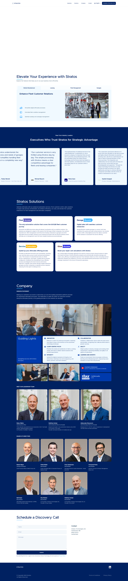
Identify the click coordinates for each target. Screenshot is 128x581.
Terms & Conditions (94, 575)
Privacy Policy (107, 575)
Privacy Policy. (62, 555)
